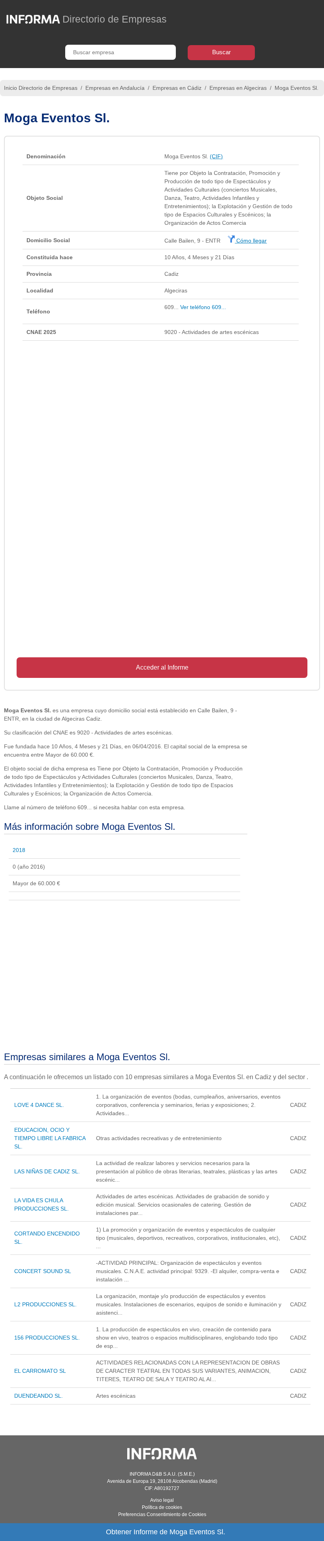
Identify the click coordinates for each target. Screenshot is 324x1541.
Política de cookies (162, 1507)
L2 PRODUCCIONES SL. (45, 1304)
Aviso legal (162, 1500)
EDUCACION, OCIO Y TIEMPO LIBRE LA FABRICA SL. (49, 1138)
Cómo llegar (251, 240)
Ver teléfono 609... (203, 307)
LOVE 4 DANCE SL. (39, 1105)
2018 (19, 850)
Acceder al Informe (162, 667)
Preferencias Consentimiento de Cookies (162, 1514)
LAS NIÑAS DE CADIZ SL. (47, 1171)
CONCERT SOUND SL (42, 1271)
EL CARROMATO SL (40, 1371)
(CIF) (216, 156)
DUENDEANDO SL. (38, 1396)
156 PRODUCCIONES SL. (47, 1337)
